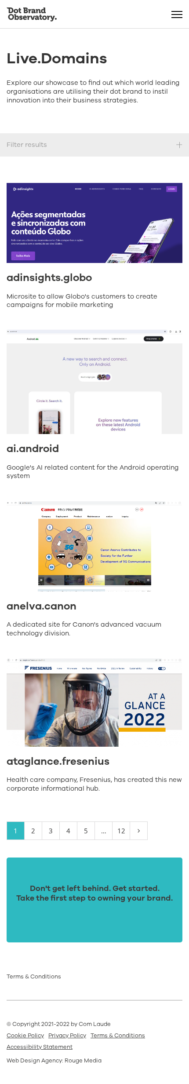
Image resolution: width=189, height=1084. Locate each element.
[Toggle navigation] (176, 14)
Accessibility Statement (40, 1047)
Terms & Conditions (34, 977)
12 (121, 830)
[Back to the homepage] (32, 15)
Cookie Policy (25, 1036)
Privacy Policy (67, 1036)
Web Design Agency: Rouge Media (54, 1061)
